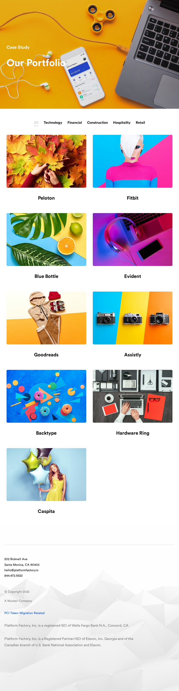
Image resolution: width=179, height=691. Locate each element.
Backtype (46, 433)
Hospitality (122, 122)
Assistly (132, 354)
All (36, 122)
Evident (132, 276)
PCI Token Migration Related (24, 613)
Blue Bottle (46, 276)
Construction (97, 122)
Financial (74, 122)
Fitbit (132, 198)
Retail (140, 122)
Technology (53, 122)
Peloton (46, 198)
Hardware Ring (132, 433)
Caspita (46, 511)
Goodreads (46, 354)
